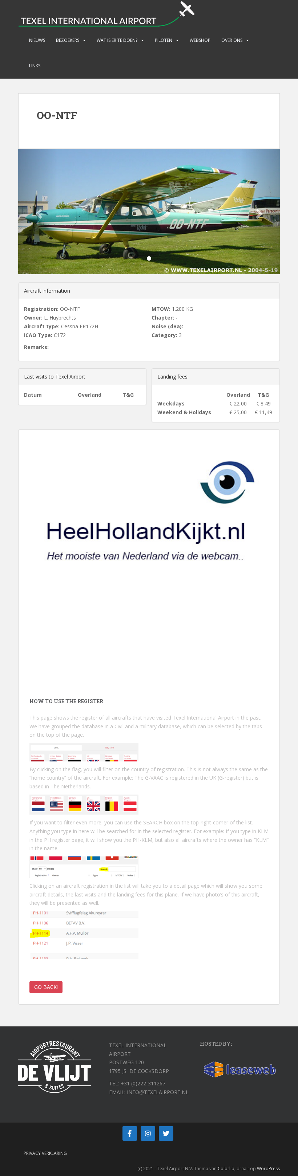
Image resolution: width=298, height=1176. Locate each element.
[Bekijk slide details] (149, 531)
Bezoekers (67, 40)
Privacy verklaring (45, 1153)
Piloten (163, 40)
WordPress (268, 1168)
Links (34, 66)
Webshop (200, 40)
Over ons (231, 40)
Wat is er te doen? (117, 40)
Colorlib (226, 1168)
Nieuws (37, 40)
